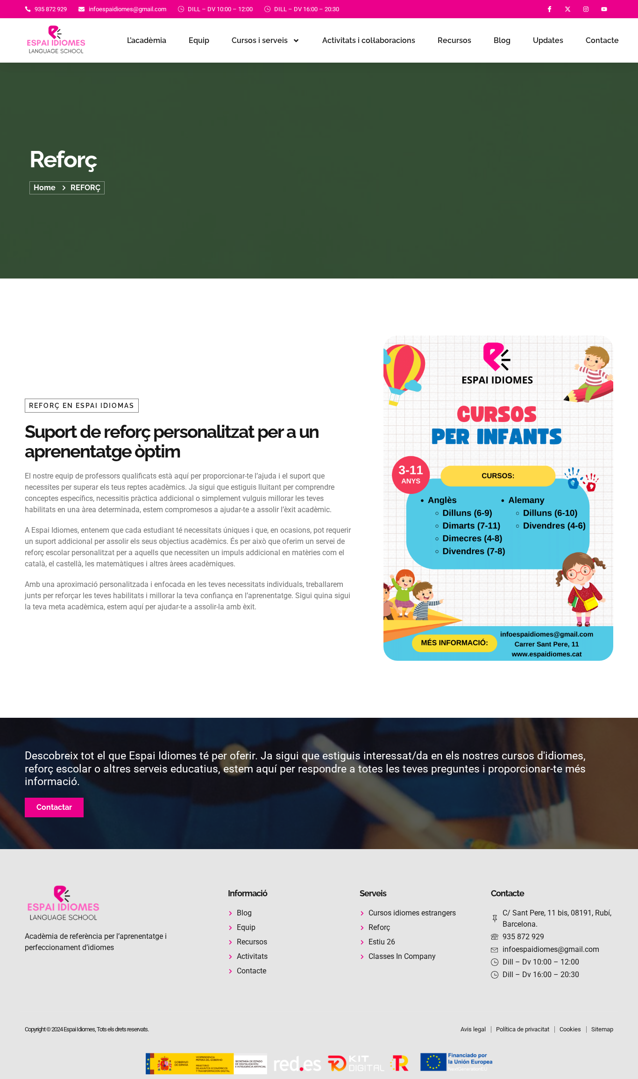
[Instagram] (586, 9)
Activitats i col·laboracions (368, 40)
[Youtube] (604, 9)
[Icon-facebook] (549, 9)
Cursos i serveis (260, 40)
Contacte (602, 40)
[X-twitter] (568, 9)
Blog (502, 40)
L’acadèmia (146, 40)
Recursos (454, 40)
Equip (199, 40)
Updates (548, 40)
